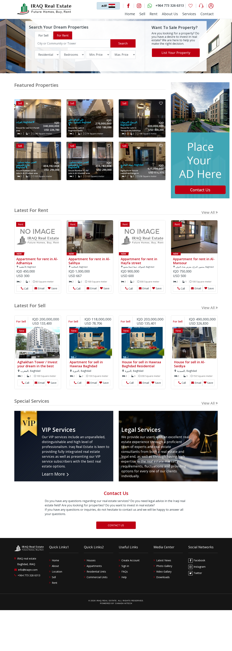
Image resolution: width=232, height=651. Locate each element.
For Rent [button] (63, 35)
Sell (142, 13)
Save (54, 288)
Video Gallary (163, 571)
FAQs (124, 571)
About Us (170, 13)
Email (41, 288)
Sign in (125, 566)
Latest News (163, 560)
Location (57, 571)
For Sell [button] (43, 35)
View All (208, 212)
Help (124, 577)
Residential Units (96, 571)
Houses (91, 560)
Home (130, 13)
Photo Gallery (164, 566)
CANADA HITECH (123, 603)
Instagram (200, 566)
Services (189, 13)
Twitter (198, 573)
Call (24, 287)
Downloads (163, 577)
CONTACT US (116, 525)
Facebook (199, 560)
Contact (207, 13)
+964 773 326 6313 (29, 575)
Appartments (94, 566)
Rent (154, 13)
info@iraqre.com (28, 569)
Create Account (130, 560)
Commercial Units (97, 577)
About (55, 566)
